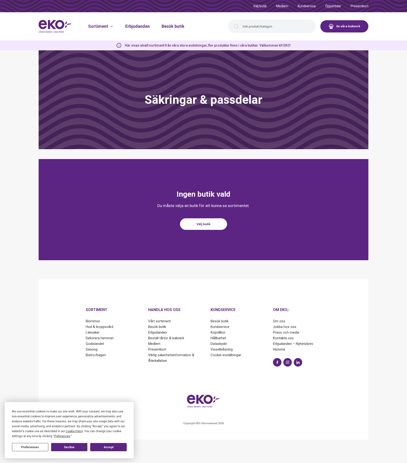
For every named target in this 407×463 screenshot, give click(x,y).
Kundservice (307, 6)
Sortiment (98, 26)
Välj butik (260, 6)
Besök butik (173, 26)
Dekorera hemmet (100, 338)
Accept (109, 447)
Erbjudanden (137, 26)
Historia (279, 349)
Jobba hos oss (284, 327)
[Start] (55, 26)
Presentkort (359, 6)
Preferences (30, 447)
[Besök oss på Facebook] (277, 362)
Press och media (286, 332)
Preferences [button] (62, 436)
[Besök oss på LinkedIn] (298, 362)
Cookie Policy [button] (74, 431)
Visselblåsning (222, 349)
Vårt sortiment (159, 321)
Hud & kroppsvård (99, 327)
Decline (69, 447)
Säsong (92, 349)
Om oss (279, 321)
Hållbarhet (218, 338)
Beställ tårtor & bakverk (166, 338)
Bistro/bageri (96, 355)
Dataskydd (219, 344)
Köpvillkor (218, 332)
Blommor (93, 321)
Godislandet (95, 344)
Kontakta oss (283, 338)
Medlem (282, 6)
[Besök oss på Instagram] (287, 362)
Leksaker (93, 332)
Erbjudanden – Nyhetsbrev (293, 344)
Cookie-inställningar (226, 355)
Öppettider (333, 6)
